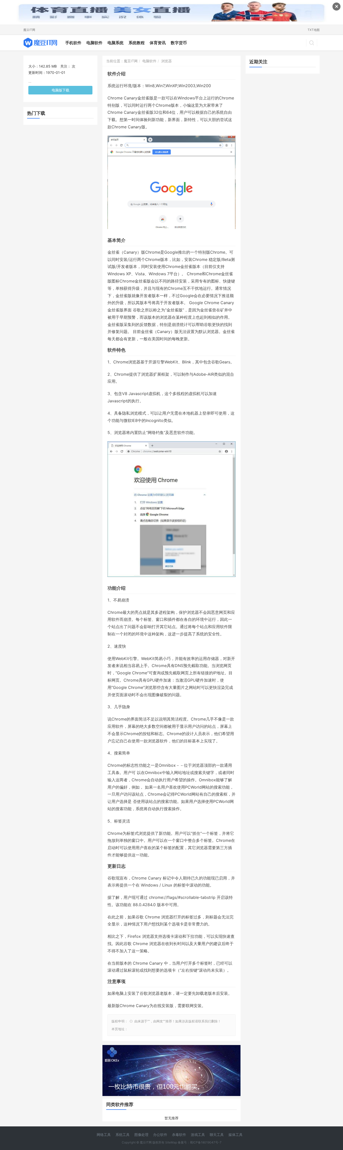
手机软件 (73, 42)
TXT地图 (314, 30)
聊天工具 (217, 1134)
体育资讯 (158, 42)
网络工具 (104, 1134)
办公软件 (160, 1134)
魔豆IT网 (29, 30)
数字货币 (179, 42)
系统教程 (137, 42)
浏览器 (166, 61)
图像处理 (141, 1134)
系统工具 (123, 1134)
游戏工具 (198, 1134)
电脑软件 (94, 42)
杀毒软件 (179, 1134)
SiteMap (171, 1142)
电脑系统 (115, 42)
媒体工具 (235, 1134)
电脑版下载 (60, 90)
